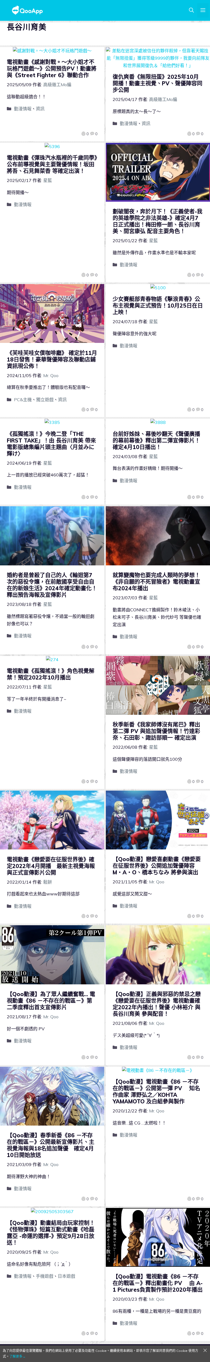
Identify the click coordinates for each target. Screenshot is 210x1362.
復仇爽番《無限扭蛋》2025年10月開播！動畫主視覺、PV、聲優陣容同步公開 (157, 83)
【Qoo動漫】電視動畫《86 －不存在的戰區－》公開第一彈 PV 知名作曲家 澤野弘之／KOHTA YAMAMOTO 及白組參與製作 (156, 1091)
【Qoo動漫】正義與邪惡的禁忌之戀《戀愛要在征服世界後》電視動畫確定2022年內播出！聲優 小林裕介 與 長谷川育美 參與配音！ (157, 1004)
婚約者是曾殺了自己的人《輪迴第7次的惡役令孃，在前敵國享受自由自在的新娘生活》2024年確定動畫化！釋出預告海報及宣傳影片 (52, 585)
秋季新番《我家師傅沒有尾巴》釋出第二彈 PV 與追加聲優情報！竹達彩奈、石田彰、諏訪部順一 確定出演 (156, 731)
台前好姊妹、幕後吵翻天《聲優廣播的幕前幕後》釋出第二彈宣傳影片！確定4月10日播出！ (156, 440)
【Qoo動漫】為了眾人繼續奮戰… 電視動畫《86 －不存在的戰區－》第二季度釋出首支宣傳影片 (51, 1001)
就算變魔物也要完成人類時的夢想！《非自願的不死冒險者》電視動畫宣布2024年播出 (156, 582)
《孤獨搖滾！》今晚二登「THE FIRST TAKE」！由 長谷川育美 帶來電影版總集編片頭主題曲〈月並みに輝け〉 (51, 443)
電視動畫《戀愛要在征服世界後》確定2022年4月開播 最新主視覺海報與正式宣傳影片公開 (51, 866)
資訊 (40, 108)
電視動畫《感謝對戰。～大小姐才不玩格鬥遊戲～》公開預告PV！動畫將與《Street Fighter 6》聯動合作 (52, 69)
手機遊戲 (44, 1276)
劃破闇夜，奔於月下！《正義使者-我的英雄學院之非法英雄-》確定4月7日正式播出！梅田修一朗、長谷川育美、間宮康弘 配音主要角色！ (157, 221)
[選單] (203, 10)
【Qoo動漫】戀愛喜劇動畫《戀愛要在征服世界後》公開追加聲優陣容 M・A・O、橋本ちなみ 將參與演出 (157, 866)
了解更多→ (17, 1356)
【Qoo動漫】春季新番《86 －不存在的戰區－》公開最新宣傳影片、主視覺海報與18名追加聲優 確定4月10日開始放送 (50, 1145)
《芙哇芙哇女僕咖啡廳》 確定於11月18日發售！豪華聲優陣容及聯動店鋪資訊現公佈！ (52, 359)
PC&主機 (23, 399)
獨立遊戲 (45, 399)
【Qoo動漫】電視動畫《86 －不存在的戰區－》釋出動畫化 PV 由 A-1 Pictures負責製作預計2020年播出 (158, 1283)
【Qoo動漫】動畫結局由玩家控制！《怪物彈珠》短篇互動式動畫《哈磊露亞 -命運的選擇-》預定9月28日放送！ (51, 1232)
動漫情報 (22, 108)
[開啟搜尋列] (191, 10)
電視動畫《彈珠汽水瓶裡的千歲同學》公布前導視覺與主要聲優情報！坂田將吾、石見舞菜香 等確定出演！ (52, 164)
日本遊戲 (66, 1276)
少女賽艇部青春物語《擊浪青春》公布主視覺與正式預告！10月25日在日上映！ (158, 306)
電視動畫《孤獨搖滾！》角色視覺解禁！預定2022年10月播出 (50, 674)
